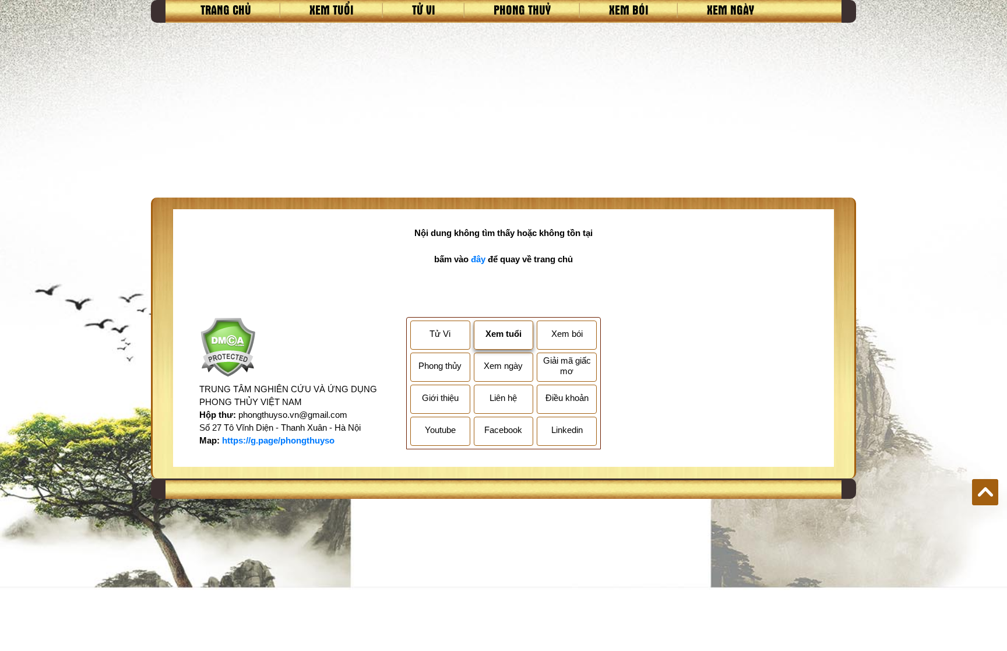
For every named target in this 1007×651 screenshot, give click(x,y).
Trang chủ (225, 9)
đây (478, 259)
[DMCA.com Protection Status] (227, 349)
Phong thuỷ (522, 9)
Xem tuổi (331, 9)
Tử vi (423, 9)
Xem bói (629, 9)
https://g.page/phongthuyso (278, 440)
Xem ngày (730, 9)
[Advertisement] (503, 110)
